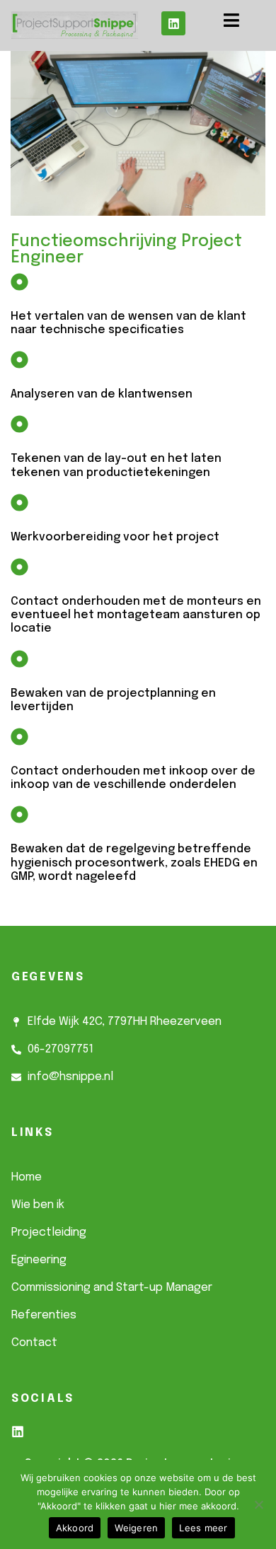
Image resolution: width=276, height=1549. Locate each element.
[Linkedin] (173, 23)
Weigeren (136, 1527)
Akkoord (75, 1527)
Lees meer (203, 1527)
